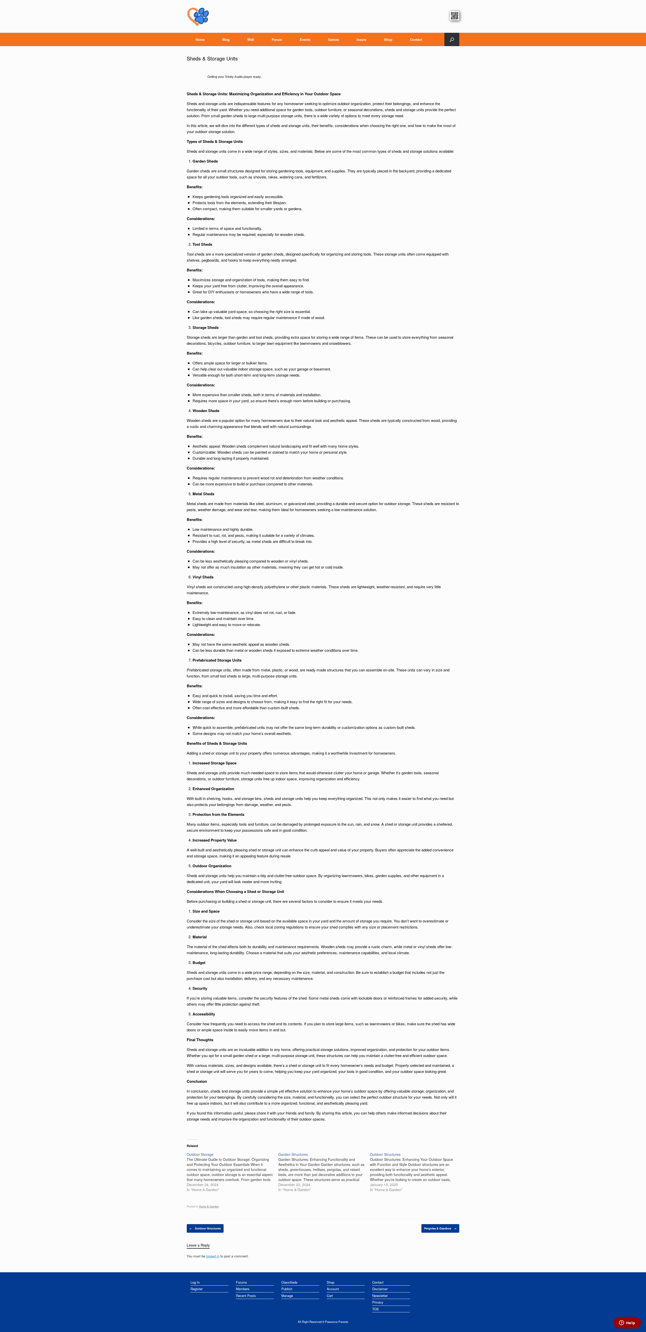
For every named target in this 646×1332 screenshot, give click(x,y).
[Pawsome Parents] (198, 16)
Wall (250, 39)
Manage (287, 1295)
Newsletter (380, 1295)
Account (333, 1288)
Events (305, 39)
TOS (375, 1309)
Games (333, 39)
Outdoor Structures (205, 1228)
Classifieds (289, 1282)
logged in (212, 1256)
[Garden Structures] (324, 1172)
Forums (241, 1282)
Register (197, 1288)
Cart (330, 1295)
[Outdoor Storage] (232, 1172)
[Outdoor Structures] (416, 1172)
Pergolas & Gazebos (440, 1228)
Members (243, 1288)
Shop (388, 39)
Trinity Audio (234, 77)
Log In (195, 1282)
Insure (361, 39)
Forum (277, 39)
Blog (226, 39)
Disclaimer (380, 1288)
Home (200, 39)
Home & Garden (209, 1206)
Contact (416, 39)
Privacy (377, 1302)
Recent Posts (246, 1295)
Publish (286, 1288)
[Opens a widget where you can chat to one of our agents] (627, 1323)
